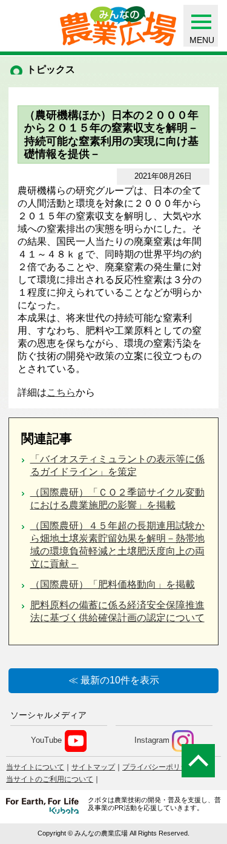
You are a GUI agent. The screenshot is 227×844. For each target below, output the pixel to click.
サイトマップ (93, 767)
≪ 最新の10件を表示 (113, 680)
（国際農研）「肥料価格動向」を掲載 (112, 584)
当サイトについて (35, 767)
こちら (61, 392)
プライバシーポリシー (158, 767)
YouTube (46, 740)
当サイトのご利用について (49, 779)
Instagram (151, 740)
